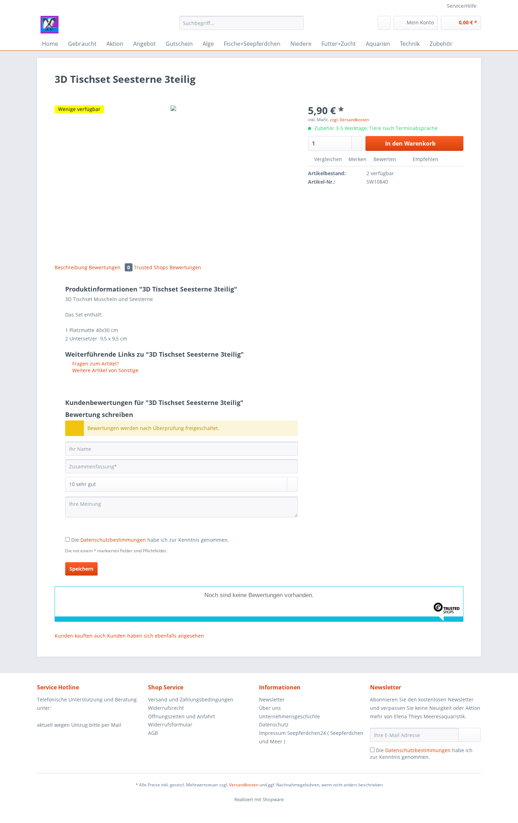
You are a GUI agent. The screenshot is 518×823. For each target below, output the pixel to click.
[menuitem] (241, 26)
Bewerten (384, 159)
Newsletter (272, 699)
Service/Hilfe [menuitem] (461, 5)
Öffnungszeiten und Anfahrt (181, 716)
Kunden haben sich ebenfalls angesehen (155, 635)
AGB (153, 733)
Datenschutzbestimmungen (113, 539)
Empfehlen (424, 159)
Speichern (81, 568)
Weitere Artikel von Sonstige (104, 370)
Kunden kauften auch (80, 635)
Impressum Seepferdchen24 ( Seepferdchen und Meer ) (311, 737)
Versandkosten (243, 785)
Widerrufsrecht (166, 708)
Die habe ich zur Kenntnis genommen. (150, 539)
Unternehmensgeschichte (289, 716)
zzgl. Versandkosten (349, 120)
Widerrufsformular (170, 724)
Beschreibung (71, 267)
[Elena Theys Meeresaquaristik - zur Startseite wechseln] (49, 24)
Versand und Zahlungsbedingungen (190, 699)
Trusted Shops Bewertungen (167, 267)
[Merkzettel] (384, 23)
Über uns (270, 708)
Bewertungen (109, 267)
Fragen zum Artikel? (95, 363)
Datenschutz (274, 724)
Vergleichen (327, 159)
